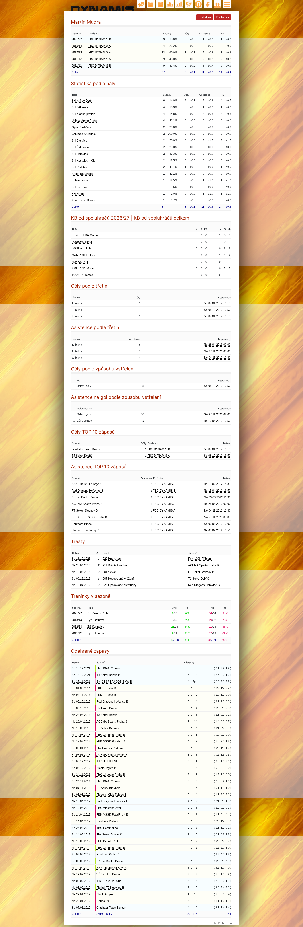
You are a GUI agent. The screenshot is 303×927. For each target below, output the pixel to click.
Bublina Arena (80, 180)
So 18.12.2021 (81, 558)
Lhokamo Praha (106, 708)
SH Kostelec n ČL (83, 160)
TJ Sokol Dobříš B (108, 675)
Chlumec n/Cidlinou (84, 134)
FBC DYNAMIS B (99, 39)
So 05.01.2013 (81, 748)
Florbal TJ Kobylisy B (85, 530)
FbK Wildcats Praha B (110, 734)
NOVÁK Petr (80, 261)
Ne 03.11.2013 (81, 695)
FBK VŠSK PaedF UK (110, 741)
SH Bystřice (79, 140)
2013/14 (77, 45)
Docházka (222, 17)
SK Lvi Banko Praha (85, 497)
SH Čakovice (80, 147)
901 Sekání (110, 572)
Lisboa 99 (102, 901)
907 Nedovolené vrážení (118, 578)
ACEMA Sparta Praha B (87, 504)
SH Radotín (79, 167)
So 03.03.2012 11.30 (217, 497)
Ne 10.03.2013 (81, 572)
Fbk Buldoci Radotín (109, 748)
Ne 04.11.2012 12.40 (217, 357)
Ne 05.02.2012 (81, 881)
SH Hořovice (80, 154)
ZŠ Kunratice (95, 626)
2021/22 (77, 39)
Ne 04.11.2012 (81, 788)
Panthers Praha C (107, 821)
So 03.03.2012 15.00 (217, 524)
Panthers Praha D (83, 524)
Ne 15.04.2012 (81, 585)
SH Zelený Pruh (97, 613)
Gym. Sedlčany (82, 127)
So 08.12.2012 (81, 578)
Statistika (205, 17)
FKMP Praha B (106, 688)
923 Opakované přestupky (119, 585)
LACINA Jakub (81, 248)
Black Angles (104, 894)
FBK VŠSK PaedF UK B (112, 814)
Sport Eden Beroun (84, 200)
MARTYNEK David (84, 255)
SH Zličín (78, 193)
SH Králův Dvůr (82, 100)
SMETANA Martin (83, 268)
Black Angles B (106, 768)
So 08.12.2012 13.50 (217, 310)
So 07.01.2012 (81, 907)
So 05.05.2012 (81, 794)
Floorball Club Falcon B (111, 794)
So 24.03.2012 (81, 828)
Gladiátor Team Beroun (86, 449)
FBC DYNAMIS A (99, 45)
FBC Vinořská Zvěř (108, 808)
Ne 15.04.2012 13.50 (217, 421)
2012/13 (77, 52)
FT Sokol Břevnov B (85, 510)
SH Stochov (79, 187)
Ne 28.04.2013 (81, 565)
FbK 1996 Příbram (200, 558)
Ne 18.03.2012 (81, 841)
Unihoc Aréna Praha (84, 120)
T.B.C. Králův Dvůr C (110, 881)
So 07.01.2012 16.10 (217, 303)
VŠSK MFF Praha (108, 874)
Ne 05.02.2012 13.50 (217, 530)
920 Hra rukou (112, 558)
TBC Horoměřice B (108, 828)
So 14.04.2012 (81, 814)
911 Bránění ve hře (115, 565)
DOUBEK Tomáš (82, 241)
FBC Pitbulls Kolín (108, 841)
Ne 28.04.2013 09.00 (217, 344)
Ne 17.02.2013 (81, 741)
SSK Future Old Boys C (87, 484)
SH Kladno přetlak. (84, 114)
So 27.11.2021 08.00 (217, 351)
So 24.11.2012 (81, 774)
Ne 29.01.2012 (81, 894)
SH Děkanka (80, 107)
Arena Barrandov (82, 173)
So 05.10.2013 (81, 701)
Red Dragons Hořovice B (87, 490)
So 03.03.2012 (81, 854)
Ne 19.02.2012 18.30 (217, 484)
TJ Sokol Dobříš (82, 455)
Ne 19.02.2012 (81, 867)
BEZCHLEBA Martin (85, 235)
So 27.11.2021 (81, 681)
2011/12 (77, 59)
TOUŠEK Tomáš (82, 275)
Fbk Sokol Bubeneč (109, 834)
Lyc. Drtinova (95, 620)
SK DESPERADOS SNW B (89, 517)
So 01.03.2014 (81, 688)
